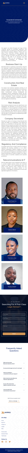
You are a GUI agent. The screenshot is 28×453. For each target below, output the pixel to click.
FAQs (2, 428)
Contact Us (3, 424)
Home (2, 420)
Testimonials (3, 435)
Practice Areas (4, 431)
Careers (2, 426)
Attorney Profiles (4, 433)
